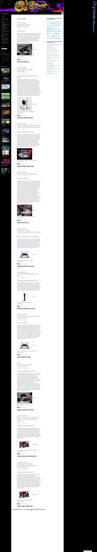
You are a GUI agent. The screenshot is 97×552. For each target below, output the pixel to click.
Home (28, 13)
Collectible (58, 23)
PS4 (28, 308)
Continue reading (20, 56)
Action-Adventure (52, 21)
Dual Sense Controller (23, 245)
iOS (55, 28)
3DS (47, 21)
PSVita (51, 33)
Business (53, 23)
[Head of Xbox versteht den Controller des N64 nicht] (18, 163)
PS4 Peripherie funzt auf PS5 (27, 275)
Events (48, 26)
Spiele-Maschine (5, 13)
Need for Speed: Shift (4, 82)
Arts (61, 21)
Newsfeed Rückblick (51, 42)
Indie (53, 28)
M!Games (30, 384)
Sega (52, 35)
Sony (25, 61)
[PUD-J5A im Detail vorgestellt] (18, 407)
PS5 (22, 61)
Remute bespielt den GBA (5, 18)
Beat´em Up (48, 23)
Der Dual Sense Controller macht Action (28, 231)
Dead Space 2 (3, 173)
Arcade (59, 21)
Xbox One (53, 38)
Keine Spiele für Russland (5, 30)
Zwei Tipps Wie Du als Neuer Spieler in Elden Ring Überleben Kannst (5, 25)
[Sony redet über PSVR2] (18, 220)
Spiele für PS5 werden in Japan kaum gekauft (54, 68)
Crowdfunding (20, 117)
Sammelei (59, 13)
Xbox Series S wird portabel (25, 70)
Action (49, 21)
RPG (50, 34)
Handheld (55, 26)
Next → (31, 510)
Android (56, 21)
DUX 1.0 (3, 143)
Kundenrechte (20, 308)
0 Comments (26, 28)
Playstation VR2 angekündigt (24, 25)
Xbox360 (48, 38)
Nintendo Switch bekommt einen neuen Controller (26, 466)
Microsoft (19, 166)
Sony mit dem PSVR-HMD (28, 373)
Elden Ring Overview (4, 43)
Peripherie (19, 61)
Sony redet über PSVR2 (27, 174)
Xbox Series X (30, 117)
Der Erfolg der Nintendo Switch (22, 79)
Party (53, 31)
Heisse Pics (55, 13)
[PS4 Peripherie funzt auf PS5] (18, 306)
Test (51, 36)
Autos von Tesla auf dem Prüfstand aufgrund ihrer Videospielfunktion (54, 66)
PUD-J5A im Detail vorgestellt (24, 366)
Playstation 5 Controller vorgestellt (28, 317)
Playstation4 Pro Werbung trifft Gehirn (53, 60)
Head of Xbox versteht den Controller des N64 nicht (29, 126)
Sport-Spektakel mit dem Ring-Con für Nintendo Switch (28, 419)
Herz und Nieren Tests (34, 13)
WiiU (58, 36)
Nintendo (24, 166)
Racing (53, 33)
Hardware (49, 28)
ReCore (3, 107)
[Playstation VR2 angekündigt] (18, 59)
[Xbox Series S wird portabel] (18, 115)
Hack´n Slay (51, 26)
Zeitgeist (32, 266)
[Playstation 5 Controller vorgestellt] (18, 354)
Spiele (28, 266)
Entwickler (57, 25)
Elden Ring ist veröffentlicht (5, 37)
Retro (48, 35)
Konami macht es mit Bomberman (52, 49)
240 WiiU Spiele (49, 70)
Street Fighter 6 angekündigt (5, 42)
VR (56, 36)
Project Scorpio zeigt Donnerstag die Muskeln (54, 44)
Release (28, 456)
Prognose (58, 31)
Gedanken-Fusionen (50, 62)
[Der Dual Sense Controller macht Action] (18, 263)
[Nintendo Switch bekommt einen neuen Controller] (18, 503)
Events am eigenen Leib (43, 13)
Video (32, 166)
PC (54, 31)
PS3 (61, 31)
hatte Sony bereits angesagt (24, 37)
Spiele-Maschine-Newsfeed (21, 22)
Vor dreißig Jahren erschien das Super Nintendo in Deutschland (5, 28)
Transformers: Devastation (5, 73)
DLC (53, 25)
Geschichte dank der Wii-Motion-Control (24, 479)
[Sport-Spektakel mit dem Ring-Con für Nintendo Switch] (18, 453)
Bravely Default (4, 115)
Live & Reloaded (50, 13)
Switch (31, 456)
